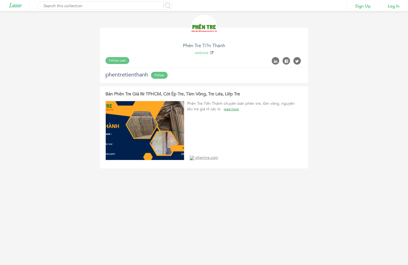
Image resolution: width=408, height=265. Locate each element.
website (201, 52)
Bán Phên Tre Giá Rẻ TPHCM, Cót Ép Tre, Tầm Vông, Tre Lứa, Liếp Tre (172, 94)
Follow (159, 75)
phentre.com (206, 157)
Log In (394, 6)
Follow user (117, 60)
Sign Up (363, 6)
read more (231, 109)
